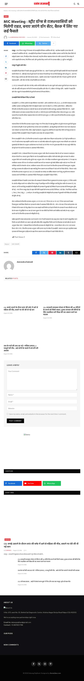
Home (5, 10)
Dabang (8, 550)
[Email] (6, 79)
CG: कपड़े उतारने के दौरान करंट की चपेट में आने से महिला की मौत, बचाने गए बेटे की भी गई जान (21, 308)
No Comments (45, 37)
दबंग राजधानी (15, 244)
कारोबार (6, 16)
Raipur (7, 539)
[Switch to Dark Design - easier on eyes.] (74, 4)
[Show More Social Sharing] (53, 43)
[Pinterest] (6, 73)
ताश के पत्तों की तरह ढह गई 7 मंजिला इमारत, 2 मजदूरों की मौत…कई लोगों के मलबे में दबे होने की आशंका (21, 348)
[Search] (78, 3)
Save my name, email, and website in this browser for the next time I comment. (37, 414)
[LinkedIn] (6, 67)
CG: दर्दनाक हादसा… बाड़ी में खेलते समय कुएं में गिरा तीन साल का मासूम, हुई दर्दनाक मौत (44, 582)
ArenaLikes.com (55, 673)
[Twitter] (6, 62)
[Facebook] (6, 56)
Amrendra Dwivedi (17, 37)
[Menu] (6, 3)
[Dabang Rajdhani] (42, 4)
